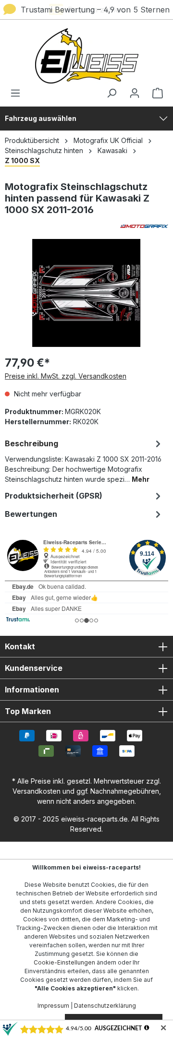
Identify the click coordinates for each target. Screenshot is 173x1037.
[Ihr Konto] (134, 93)
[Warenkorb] (154, 93)
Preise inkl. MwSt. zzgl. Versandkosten (65, 376)
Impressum (53, 1005)
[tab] (84, 460)
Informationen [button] (32, 689)
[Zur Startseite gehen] (86, 55)
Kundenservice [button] (33, 668)
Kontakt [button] (20, 646)
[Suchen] (111, 93)
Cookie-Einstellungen (64, 962)
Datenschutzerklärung (105, 1005)
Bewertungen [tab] (31, 514)
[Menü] (18, 93)
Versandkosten (36, 791)
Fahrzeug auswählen (40, 118)
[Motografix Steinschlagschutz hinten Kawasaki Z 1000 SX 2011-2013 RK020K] (86, 293)
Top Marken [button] (28, 711)
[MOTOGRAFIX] (86, 226)
